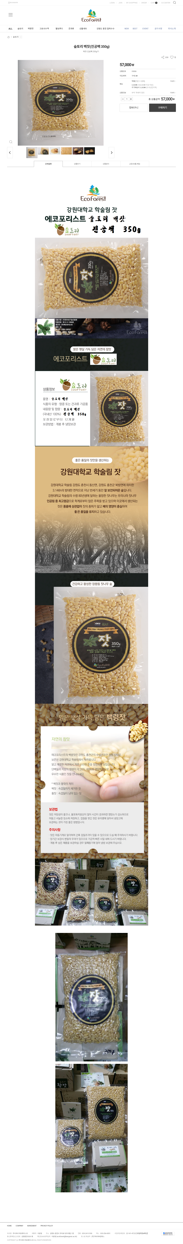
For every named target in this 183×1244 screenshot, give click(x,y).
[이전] (10, 152)
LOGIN (112, 3)
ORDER (144, 3)
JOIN (120, 3)
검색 (174, 2)
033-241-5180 (87, 1233)
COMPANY (19, 1226)
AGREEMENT (32, 1226)
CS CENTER (165, 3)
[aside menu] (11, 14)
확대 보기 (10, 142)
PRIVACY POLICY (47, 1226)
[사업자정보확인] (142, 1233)
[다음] (111, 152)
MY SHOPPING (131, 3)
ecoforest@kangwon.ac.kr (66, 1236)
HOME (9, 1226)
